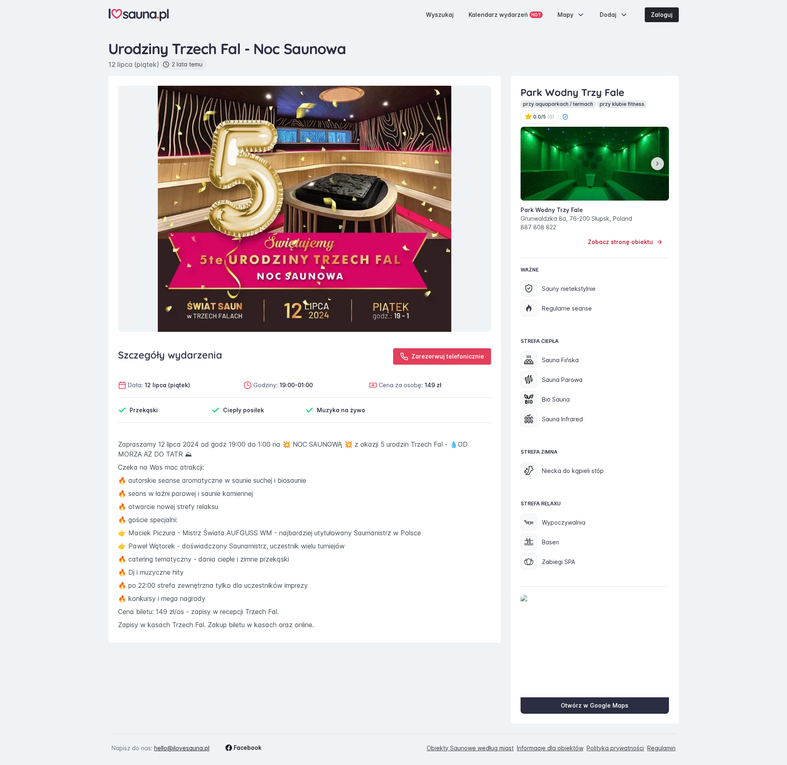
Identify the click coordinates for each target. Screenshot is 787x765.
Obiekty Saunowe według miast (470, 747)
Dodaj (608, 14)
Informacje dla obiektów (550, 747)
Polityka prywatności (615, 747)
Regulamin (661, 747)
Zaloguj (662, 14)
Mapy (565, 14)
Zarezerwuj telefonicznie (448, 356)
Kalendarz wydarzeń (505, 14)
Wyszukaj (440, 14)
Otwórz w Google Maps (594, 705)
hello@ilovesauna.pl (181, 747)
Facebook (248, 747)
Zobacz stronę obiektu (620, 241)
